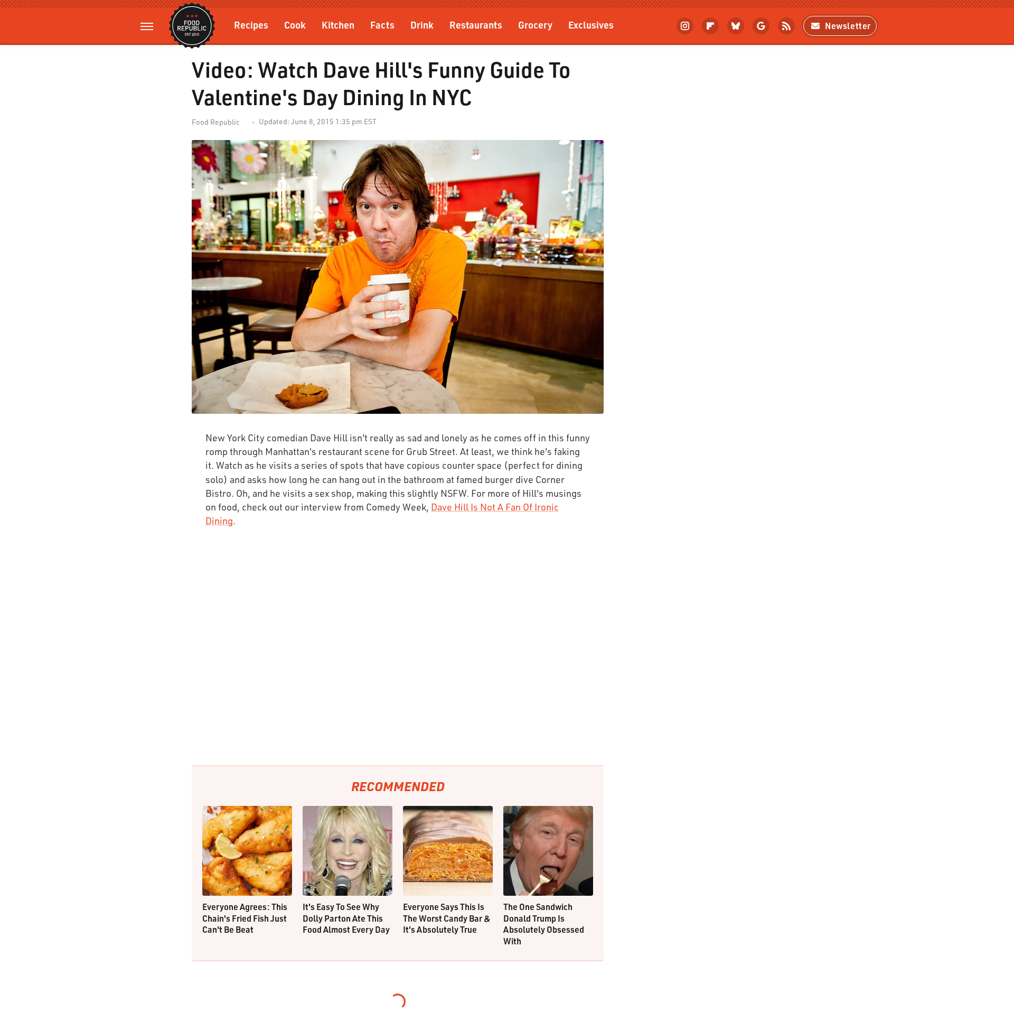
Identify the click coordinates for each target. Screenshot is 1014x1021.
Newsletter (848, 25)
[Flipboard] (710, 25)
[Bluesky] (735, 25)
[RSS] (786, 25)
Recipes (251, 24)
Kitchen (338, 24)
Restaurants (475, 24)
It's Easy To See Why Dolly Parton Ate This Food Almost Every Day (346, 918)
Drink (422, 24)
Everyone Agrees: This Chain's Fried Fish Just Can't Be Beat (244, 918)
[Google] (761, 25)
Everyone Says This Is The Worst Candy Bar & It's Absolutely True (447, 918)
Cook (295, 24)
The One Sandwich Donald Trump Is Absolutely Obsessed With (543, 923)
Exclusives (591, 24)
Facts (382, 24)
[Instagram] (685, 25)
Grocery (535, 24)
